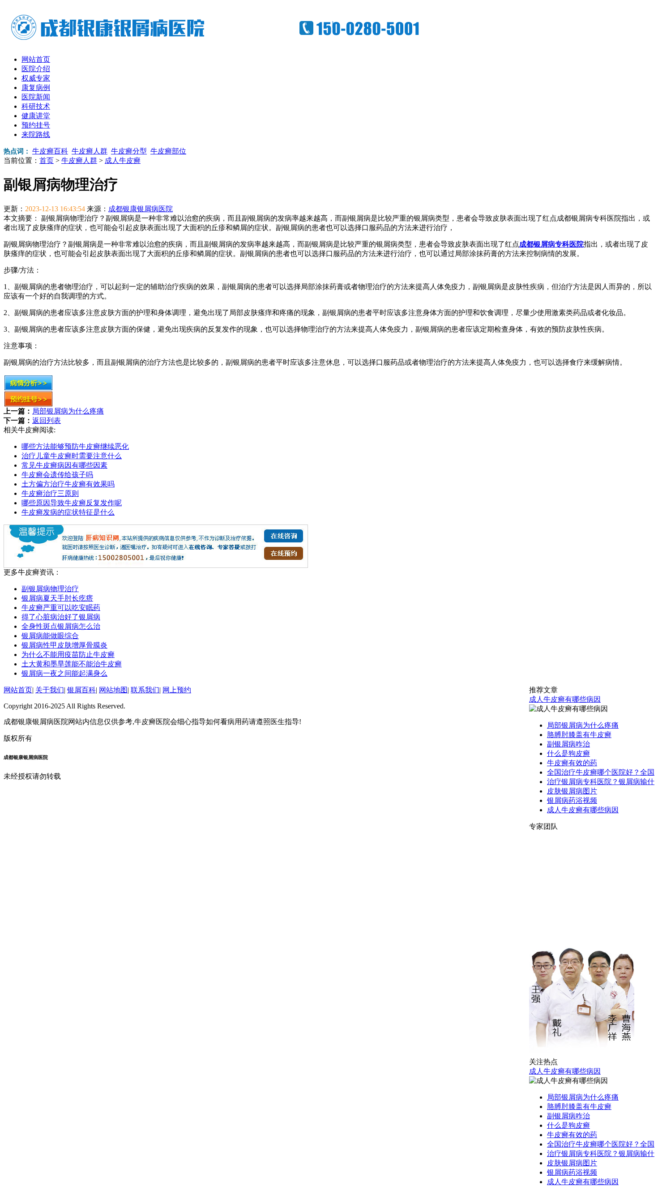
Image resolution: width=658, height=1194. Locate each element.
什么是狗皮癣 (568, 753)
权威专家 (35, 78)
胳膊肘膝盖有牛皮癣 (579, 734)
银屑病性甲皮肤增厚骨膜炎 (64, 645)
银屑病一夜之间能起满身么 (64, 673)
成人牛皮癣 (123, 160)
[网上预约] (156, 565)
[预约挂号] (28, 404)
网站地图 (113, 690)
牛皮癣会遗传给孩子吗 (57, 474)
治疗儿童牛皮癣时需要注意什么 (71, 456)
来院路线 (35, 134)
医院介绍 (35, 68)
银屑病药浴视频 (572, 800)
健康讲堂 (35, 115)
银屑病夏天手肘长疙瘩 (57, 598)
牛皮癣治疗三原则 (50, 493)
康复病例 (35, 87)
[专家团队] (581, 1055)
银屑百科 (81, 690)
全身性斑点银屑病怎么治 (60, 626)
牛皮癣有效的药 (572, 763)
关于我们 (49, 690)
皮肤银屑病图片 (572, 791)
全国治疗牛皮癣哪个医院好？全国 (600, 772)
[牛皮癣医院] (223, 40)
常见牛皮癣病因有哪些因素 (64, 465)
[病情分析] (28, 388)
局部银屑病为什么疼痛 (68, 411)
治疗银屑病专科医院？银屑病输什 (600, 781)
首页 (46, 160)
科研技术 (35, 106)
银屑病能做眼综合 (50, 636)
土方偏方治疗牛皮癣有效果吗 (68, 484)
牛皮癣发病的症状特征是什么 (68, 512)
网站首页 (35, 59)
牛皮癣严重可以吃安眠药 (60, 607)
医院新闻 (35, 97)
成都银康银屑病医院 (140, 209)
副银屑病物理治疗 (50, 589)
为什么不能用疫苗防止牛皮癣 (68, 654)
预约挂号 (35, 125)
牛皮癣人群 (89, 151)
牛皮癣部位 (168, 151)
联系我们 (145, 690)
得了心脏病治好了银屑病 (60, 617)
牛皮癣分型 (129, 151)
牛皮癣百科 (50, 151)
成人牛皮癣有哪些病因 (565, 699)
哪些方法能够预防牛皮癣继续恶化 (75, 446)
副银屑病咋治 (568, 744)
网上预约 (176, 690)
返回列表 (46, 420)
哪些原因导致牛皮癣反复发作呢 (71, 503)
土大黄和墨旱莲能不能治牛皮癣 (71, 664)
